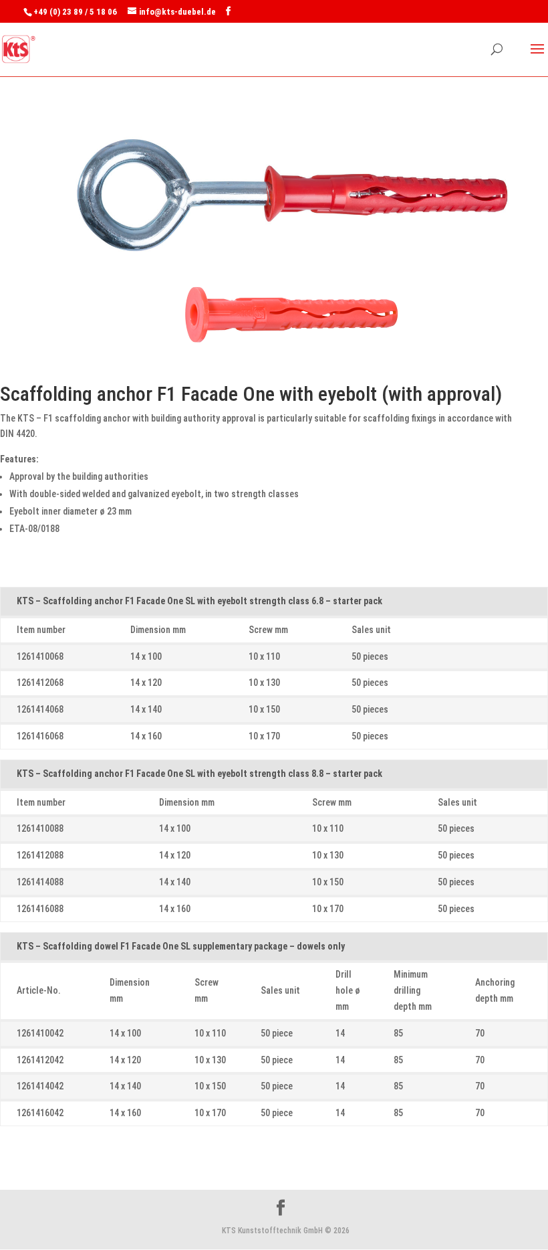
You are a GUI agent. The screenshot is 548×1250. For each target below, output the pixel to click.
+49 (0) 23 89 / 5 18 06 (75, 12)
